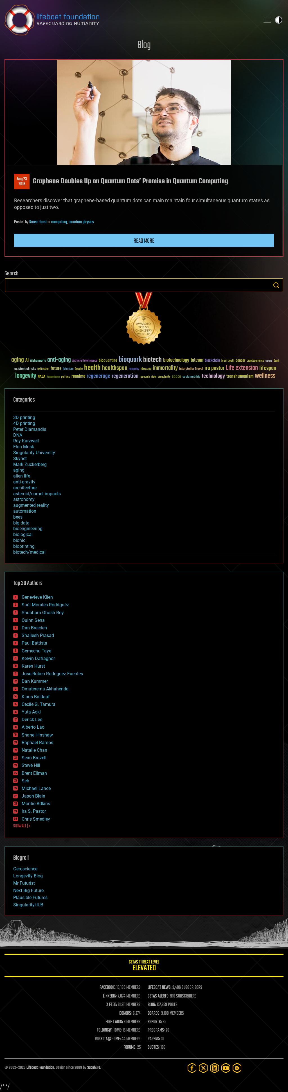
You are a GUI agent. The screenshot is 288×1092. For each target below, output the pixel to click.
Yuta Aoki (31, 712)
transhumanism (239, 376)
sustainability (191, 377)
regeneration (125, 376)
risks (153, 377)
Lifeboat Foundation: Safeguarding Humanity (129, 19)
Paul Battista (34, 643)
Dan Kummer (35, 681)
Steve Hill (31, 765)
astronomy (24, 499)
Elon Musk (23, 446)
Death (276, 361)
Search (276, 285)
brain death (227, 361)
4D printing (24, 423)
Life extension (242, 368)
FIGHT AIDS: (114, 1022)
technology (213, 376)
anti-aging (59, 360)
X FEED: (111, 1004)
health (92, 368)
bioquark (130, 360)
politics (65, 377)
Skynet (20, 458)
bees (17, 517)
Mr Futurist (24, 883)
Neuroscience (53, 377)
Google (79, 369)
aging (17, 360)
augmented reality (31, 505)
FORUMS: (129, 1047)
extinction (43, 369)
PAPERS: (154, 1039)
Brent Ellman (34, 773)
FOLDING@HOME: (109, 1030)
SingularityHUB (28, 905)
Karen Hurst (38, 222)
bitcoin (197, 360)
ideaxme (146, 369)
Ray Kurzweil (26, 440)
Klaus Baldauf (36, 696)
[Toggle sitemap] (267, 20)
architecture (25, 487)
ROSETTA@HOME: (108, 1039)
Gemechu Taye (36, 651)
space (176, 376)
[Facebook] (192, 1068)
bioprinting (24, 546)
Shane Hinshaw (37, 735)
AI (27, 360)
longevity (25, 376)
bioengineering (27, 528)
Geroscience (25, 869)
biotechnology (176, 360)
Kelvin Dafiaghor (38, 658)
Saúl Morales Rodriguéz (45, 604)
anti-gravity (24, 482)
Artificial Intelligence (84, 361)
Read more (144, 241)
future (56, 368)
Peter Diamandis (29, 429)
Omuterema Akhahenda (45, 689)
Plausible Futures (30, 897)
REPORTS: (155, 1022)
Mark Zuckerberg (30, 464)
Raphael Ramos (37, 742)
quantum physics (81, 222)
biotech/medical (29, 552)
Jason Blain (33, 796)
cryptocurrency (255, 361)
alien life (21, 476)
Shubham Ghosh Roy (43, 612)
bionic (19, 540)
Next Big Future (28, 890)
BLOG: (152, 1004)
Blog (144, 45)
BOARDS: (154, 1013)
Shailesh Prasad (38, 635)
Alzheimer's (38, 361)
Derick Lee (32, 719)
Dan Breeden (34, 628)
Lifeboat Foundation (40, 1067)
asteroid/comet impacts (37, 493)
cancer (240, 361)
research (145, 377)
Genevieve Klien (37, 597)
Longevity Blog (28, 876)
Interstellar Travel (191, 369)
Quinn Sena (33, 620)
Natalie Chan (34, 750)
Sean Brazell (34, 757)
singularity (164, 377)
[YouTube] (225, 1068)
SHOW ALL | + (21, 826)
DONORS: (125, 1013)
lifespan (267, 368)
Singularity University (34, 452)
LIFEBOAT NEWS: (160, 987)
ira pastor (214, 368)
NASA (41, 377)
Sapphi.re (93, 1067)
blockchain (212, 361)
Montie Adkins (36, 803)
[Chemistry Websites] (144, 319)
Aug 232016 (22, 182)
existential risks (25, 369)
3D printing (24, 417)
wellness (265, 376)
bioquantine (108, 360)
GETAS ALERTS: (158, 996)
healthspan (114, 368)
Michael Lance (36, 788)
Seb (25, 780)
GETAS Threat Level (144, 966)
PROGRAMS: (156, 1030)
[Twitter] (203, 1068)
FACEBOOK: (108, 987)
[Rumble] (237, 1068)
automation (24, 511)
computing (59, 222)
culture (269, 361)
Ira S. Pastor (34, 811)
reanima (78, 376)
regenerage (98, 376)
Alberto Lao (33, 727)
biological (23, 534)
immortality (165, 368)
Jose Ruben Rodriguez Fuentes (52, 673)
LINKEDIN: (110, 996)
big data (21, 523)
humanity (134, 369)
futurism (68, 369)
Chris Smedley (36, 819)
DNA (17, 435)
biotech (152, 360)
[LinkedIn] (214, 1068)
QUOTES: (154, 1047)
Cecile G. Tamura (38, 704)
